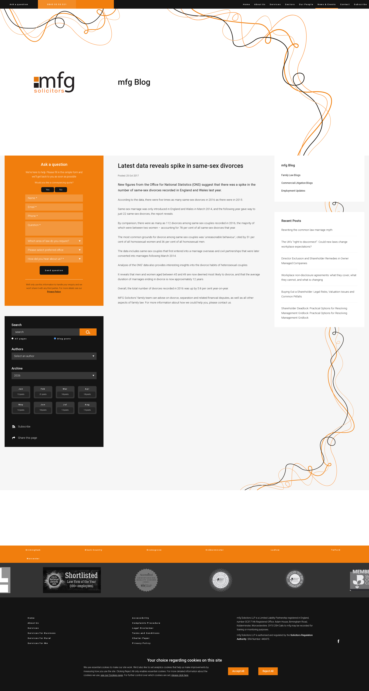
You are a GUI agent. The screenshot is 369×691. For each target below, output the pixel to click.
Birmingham (33, 550)
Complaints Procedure (146, 623)
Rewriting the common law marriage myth (306, 230)
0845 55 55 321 (57, 4)
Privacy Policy (54, 291)
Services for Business (42, 633)
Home (246, 4)
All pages (21, 338)
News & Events (327, 4)
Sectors (290, 4)
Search (17, 325)
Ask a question (19, 4)
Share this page (27, 437)
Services (275, 4)
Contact (345, 4)
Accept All (238, 671)
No (60, 189)
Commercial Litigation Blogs (297, 183)
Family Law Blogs (291, 175)
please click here (179, 675)
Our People (306, 4)
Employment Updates (293, 190)
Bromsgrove (154, 550)
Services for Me (38, 643)
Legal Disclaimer (143, 628)
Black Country (93, 550)
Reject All (268, 671)
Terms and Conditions (146, 633)
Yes (47, 189)
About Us (260, 4)
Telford (335, 550)
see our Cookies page (112, 675)
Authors (17, 349)
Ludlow (275, 550)
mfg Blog (288, 165)
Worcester (33, 558)
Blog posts (64, 338)
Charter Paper (141, 638)
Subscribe (360, 4)
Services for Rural (39, 638)
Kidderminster (215, 550)
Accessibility (140, 618)
